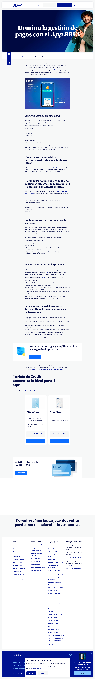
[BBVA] (17, 655)
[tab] (18, 391)
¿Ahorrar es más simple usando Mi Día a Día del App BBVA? (47, 369)
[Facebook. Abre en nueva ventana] (70, 654)
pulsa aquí (69, 565)
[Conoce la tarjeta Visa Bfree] (59, 403)
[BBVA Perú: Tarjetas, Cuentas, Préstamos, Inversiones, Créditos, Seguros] (18, 5)
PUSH (47, 272)
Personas (27, 5)
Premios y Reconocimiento (73, 557)
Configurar (43, 673)
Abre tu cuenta (50, 5)
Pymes (39, 5)
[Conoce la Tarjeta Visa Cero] (35, 403)
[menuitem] (9, 54)
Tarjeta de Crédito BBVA (38, 122)
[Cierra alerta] (91, 653)
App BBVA (55, 167)
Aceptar (31, 673)
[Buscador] (74, 5)
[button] (64, 5)
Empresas (33, 5)
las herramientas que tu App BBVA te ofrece (52, 69)
